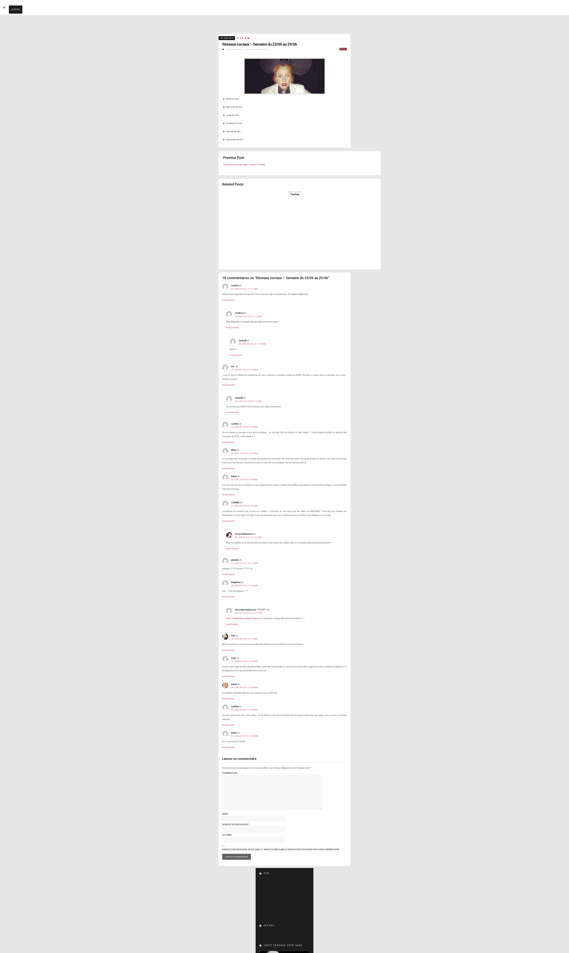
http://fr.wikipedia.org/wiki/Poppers (242, 618)
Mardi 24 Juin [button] (232, 99)
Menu (17, 9)
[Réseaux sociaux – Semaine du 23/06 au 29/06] (237, 38)
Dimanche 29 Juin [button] (234, 139)
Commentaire (230, 773)
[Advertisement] (284, 896)
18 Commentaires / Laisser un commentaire (247, 49)
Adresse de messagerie (235, 824)
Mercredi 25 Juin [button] (234, 107)
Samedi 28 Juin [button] (233, 131)
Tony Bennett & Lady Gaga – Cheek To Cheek (244, 164)
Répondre (229, 300)
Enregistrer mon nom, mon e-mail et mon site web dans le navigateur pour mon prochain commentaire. (281, 849)
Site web (227, 835)
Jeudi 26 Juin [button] (232, 115)
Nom (225, 814)
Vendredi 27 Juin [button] (234, 123)
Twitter (343, 49)
